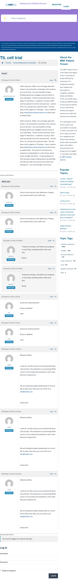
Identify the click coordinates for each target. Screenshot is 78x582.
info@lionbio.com (26, 392)
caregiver (65, 250)
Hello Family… (65, 193)
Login (66, 7)
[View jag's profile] (9, 310)
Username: (4, 554)
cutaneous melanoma (68, 245)
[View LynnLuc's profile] (9, 199)
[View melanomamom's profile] (9, 93)
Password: (4, 562)
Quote (51, 80)
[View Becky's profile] (11, 254)
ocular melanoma (68, 261)
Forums (8, 63)
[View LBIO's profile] (9, 362)
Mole (63, 273)
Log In (53, 576)
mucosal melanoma (67, 256)
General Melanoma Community (24, 63)
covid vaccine (65, 201)
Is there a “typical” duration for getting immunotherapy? (66, 181)
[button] (56, 4)
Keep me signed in (9, 571)
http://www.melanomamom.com (36, 112)
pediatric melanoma (68, 269)
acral (64, 265)
